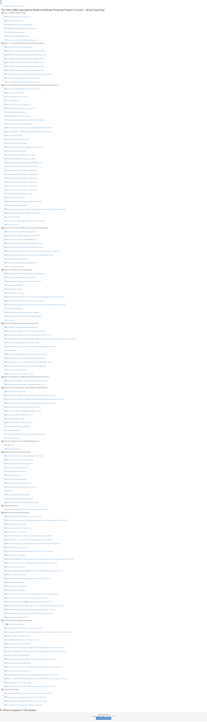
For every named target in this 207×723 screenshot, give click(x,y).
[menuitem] (1, 4)
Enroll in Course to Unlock (103, 718)
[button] (1, 1)
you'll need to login (110, 716)
